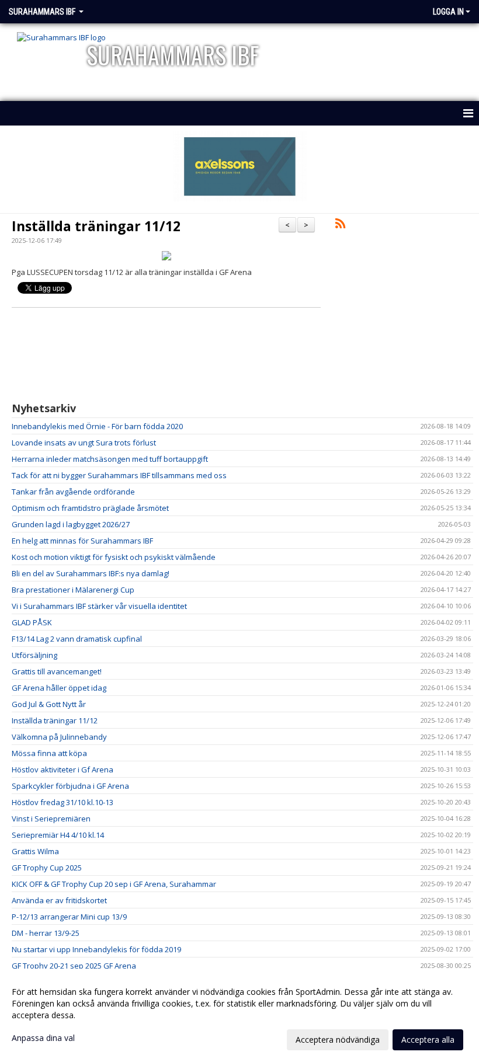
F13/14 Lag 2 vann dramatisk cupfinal (77, 638)
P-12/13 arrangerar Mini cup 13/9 (69, 916)
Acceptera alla (427, 1039)
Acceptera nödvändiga (338, 1039)
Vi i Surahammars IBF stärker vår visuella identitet (99, 606)
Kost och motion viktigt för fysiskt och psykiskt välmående (114, 557)
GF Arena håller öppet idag (59, 688)
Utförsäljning (34, 655)
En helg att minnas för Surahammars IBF (82, 540)
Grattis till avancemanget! (57, 671)
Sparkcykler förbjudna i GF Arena (70, 786)
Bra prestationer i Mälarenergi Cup (73, 589)
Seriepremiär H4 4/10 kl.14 (58, 835)
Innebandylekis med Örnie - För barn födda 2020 (97, 426)
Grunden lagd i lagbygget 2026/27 (71, 524)
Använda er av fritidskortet (59, 900)
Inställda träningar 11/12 (96, 226)
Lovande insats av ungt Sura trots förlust (84, 442)
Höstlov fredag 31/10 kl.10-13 (62, 802)
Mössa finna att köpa (49, 753)
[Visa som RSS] (340, 225)
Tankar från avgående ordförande (73, 491)
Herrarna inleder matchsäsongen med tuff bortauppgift (110, 459)
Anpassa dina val (43, 1038)
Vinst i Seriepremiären (51, 818)
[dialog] (239, 1015)
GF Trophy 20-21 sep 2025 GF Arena (74, 965)
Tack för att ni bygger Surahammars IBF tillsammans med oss (119, 475)
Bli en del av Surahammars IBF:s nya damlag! (90, 573)
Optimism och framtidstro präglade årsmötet (90, 508)
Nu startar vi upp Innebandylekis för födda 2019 (96, 949)
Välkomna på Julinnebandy (59, 737)
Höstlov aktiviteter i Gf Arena (62, 769)
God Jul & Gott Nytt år (49, 704)
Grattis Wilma (35, 851)
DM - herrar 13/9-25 (45, 933)
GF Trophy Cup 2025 (47, 867)
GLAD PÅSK (32, 622)
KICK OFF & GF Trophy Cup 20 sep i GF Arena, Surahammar (114, 884)
